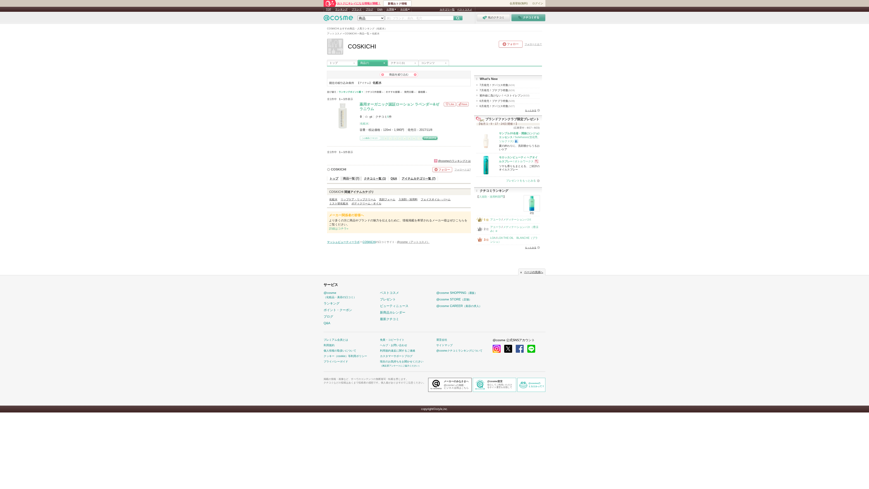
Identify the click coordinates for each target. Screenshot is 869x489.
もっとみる (530, 110)
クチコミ (398, 63)
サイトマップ (444, 345)
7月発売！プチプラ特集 (497, 90)
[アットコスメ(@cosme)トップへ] (338, 19)
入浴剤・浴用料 (408, 199)
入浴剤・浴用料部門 (491, 196)
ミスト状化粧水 (338, 203)
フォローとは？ (533, 44)
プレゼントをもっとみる (521, 180)
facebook (520, 349)
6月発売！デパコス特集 (497, 106)
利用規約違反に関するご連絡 (397, 350)
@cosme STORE (454, 299)
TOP (328, 9)
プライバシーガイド (336, 361)
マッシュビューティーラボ (343, 242)
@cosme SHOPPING (456, 293)
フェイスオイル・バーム (436, 199)
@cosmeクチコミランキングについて (459, 350)
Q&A (379, 9)
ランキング (341, 9)
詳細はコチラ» (338, 228)
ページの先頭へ (533, 272)
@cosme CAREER (459, 306)
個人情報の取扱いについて (340, 350)
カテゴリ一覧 (447, 9)
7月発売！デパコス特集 (497, 85)
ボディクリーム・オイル (366, 203)
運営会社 (441, 339)
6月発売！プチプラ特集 (497, 101)
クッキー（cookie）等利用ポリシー (345, 356)
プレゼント (388, 299)
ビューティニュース (394, 306)
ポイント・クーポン (338, 310)
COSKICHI (338, 169)
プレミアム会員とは (336, 339)
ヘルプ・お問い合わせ (393, 345)
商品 (364, 63)
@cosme (340, 295)
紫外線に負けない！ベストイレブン (505, 95)
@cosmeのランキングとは (454, 161)
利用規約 (329, 345)
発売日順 (410, 92)
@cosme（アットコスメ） (413, 242)
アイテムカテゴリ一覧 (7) (418, 178)
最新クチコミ (389, 319)
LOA (492, 238)
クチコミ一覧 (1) (375, 178)
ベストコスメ (464, 9)
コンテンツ (428, 63)
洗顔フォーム (387, 199)
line (531, 349)
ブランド (357, 9)
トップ (333, 63)
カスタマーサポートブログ (396, 356)
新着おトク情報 (397, 3)
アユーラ (495, 219)
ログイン (537, 3)
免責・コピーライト (392, 339)
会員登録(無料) (519, 3)
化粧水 (364, 123)
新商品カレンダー (392, 312)
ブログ (369, 9)
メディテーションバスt (517, 219)
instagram (497, 349)
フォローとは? (462, 169)
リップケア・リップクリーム (358, 199)
